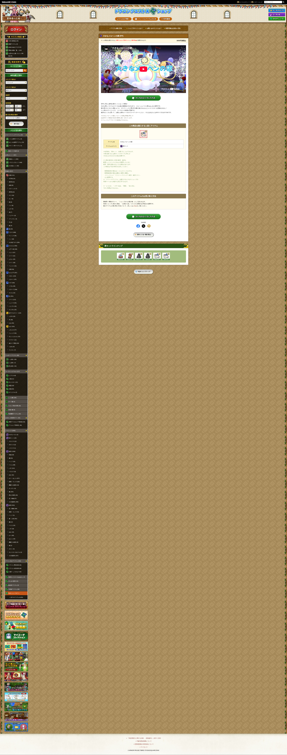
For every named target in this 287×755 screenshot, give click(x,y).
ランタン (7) (12, 350)
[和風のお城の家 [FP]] (148, 256)
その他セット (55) (14, 165)
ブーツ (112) (12, 299)
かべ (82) (11, 535)
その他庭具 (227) (13, 555)
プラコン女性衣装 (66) (15, 568)
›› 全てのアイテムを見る (16, 597)
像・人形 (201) (13, 518)
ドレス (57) (12, 252)
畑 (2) (10, 545)
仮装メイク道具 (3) (13, 151)
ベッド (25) (12, 461)
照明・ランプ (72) (14, 512)
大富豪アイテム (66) (14, 589)
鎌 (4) (10, 225)
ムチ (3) (11, 208)
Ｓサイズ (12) (12, 441)
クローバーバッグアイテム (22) (14, 135)
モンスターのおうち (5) (15, 552)
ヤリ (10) (11, 195)
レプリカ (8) (12, 375)
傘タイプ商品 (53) (14, 343)
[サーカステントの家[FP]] (120, 256)
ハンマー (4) (12, 215)
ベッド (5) (12, 515)
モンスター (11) (13, 382)
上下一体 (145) (13, 249)
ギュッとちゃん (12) (14, 336)
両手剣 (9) (12, 182)
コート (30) (12, 262)
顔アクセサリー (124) (15, 313)
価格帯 (8, 95)
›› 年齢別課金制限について (144, 741)
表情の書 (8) (11, 409)
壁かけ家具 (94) (13, 495)
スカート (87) (12, 279)
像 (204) (11, 491)
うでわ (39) (12, 286)
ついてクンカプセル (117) (12, 371)
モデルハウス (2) (13, 434)
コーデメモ (276, 14)
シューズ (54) (12, 303)
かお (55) (11, 323)
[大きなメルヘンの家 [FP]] (157, 256)
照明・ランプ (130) (14, 481)
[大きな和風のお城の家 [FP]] (139, 256)
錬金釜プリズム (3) (13, 585)
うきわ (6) (12, 346)
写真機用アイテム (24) (14, 413)
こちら (135, 206)
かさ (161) (12, 326)
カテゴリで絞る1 (11, 79)
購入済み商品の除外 (12, 114)
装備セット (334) (13, 159)
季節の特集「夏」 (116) (15, 50)
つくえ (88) (12, 465)
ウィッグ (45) (12, 235)
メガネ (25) (12, 316)
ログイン (16, 29)
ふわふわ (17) (12, 329)
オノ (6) (11, 198)
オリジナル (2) (13, 392)
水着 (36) (11, 269)
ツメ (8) (11, 205)
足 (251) (11, 296)
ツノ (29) (11, 239)
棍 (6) (10, 202)
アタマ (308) (12, 232)
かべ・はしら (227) (14, 478)
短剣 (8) (11, 185)
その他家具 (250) (13, 502)
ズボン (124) (12, 276)
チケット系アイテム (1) (15, 145)
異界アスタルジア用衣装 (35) (17, 422)
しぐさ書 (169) (12, 397)
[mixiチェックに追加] (149, 226)
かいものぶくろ (276, 10)
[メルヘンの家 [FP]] (166, 256)
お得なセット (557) (10, 155)
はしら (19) (12, 538)
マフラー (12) (12, 340)
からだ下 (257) (13, 272)
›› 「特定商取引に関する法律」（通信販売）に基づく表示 (143, 738)
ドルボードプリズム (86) (12, 355)
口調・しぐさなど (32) (15, 571)
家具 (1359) (12, 451)
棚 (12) (11, 522)
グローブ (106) (13, 289)
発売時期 (8, 103)
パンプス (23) (12, 306)
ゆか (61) (11, 475)
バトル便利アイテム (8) (15, 139)
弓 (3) (10, 222)
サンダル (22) (12, 309)
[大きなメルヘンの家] (143, 134)
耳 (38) (11, 319)
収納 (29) (11, 454)
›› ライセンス (144, 747)
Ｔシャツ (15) (12, 266)
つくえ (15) (12, 525)
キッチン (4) (12, 488)
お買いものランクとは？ (154, 28)
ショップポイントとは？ (135, 28)
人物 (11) (11, 379)
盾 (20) (11, 229)
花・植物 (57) (12, 498)
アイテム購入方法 (116, 28)
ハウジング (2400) (10, 430)
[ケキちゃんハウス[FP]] (130, 256)
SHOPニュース (276, 18)
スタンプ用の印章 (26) (14, 405)
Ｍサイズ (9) (12, 444)
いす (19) (11, 528)
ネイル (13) (12, 292)
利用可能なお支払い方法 (173, 28)
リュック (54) (12, 333)
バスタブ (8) (12, 471)
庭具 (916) (12, 505)
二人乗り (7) (12, 362)
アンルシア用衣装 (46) (15, 425)
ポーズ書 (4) (11, 401)
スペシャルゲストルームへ (16, 605)
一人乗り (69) (12, 359)
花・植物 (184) (13, 508)
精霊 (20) (11, 385)
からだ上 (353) (13, 245)
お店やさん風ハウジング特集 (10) (16, 55)
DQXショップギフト (14, 593)
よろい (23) (12, 259)
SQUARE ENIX (9, 2)
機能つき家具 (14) (14, 485)
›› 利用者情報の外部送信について (144, 744)
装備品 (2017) (9, 171)
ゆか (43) (11, 532)
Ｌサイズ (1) (12, 448)
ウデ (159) (12, 282)
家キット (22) (12, 438)
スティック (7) (13, 188)
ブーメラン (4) (13, 219)
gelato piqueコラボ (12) (15, 47)
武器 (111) (12, 175)
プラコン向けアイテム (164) (13, 561)
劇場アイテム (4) (13, 44)
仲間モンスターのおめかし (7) (16, 577)
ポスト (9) (12, 549)
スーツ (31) (12, 256)
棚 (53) (11, 458)
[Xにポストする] (143, 226)
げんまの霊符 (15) (13, 581)
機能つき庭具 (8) (13, 542)
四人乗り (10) (12, 366)
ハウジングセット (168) (15, 162)
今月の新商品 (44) (13, 41)
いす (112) (12, 468)
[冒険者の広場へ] (14, 18)
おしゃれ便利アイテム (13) (16, 142)
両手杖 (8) (12, 192)
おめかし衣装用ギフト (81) (12, 417)
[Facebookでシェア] (138, 226)
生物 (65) (11, 389)
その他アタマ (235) (14, 242)
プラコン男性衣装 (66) (15, 565)
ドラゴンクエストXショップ (143, 11)
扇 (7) (10, 212)
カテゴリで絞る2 (11, 87)
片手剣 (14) (12, 178)
